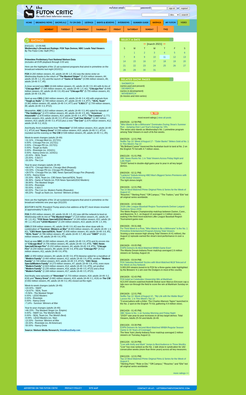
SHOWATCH (128, 83)
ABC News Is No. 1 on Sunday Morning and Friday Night (147, 313)
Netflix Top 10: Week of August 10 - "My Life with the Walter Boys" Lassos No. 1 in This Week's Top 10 (152, 297)
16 (144, 61)
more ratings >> (181, 373)
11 (164, 57)
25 (164, 65)
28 (124, 70)
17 (154, 61)
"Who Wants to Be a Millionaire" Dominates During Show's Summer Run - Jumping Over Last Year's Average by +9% (153, 125)
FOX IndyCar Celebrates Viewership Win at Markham (146, 279)
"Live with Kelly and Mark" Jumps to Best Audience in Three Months (153, 344)
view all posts (164, 117)
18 (164, 61)
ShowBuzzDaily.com (70, 330)
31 (154, 70)
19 (174, 61)
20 (184, 61)
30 (144, 70)
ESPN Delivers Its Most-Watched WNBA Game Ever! (145, 248)
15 (134, 61)
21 (124, 65)
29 (134, 70)
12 (174, 57)
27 (184, 65)
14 (124, 61)
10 (154, 57)
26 (174, 65)
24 (154, 65)
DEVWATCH (128, 88)
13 (184, 57)
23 (144, 65)
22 (134, 65)
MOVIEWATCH (129, 93)
